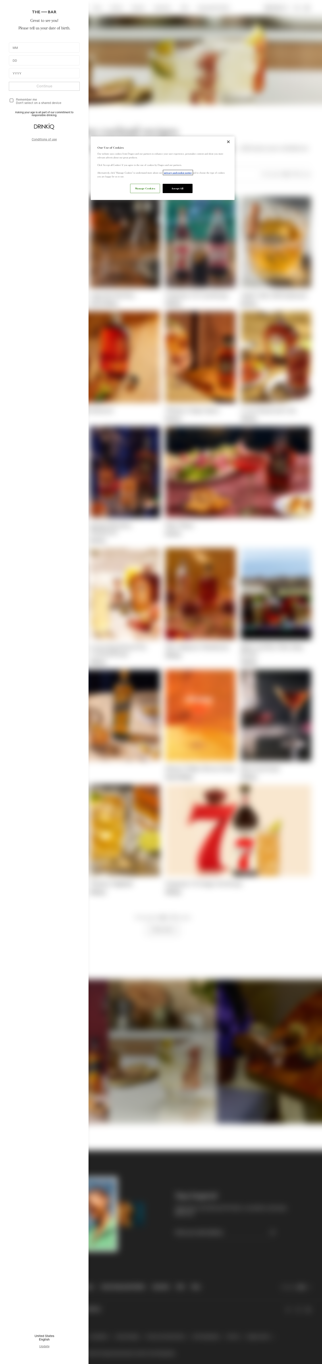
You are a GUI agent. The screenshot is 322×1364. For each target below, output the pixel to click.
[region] (163, 168)
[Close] (228, 142)
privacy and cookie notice (178, 172)
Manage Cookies (145, 188)
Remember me (26, 99)
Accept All (177, 188)
